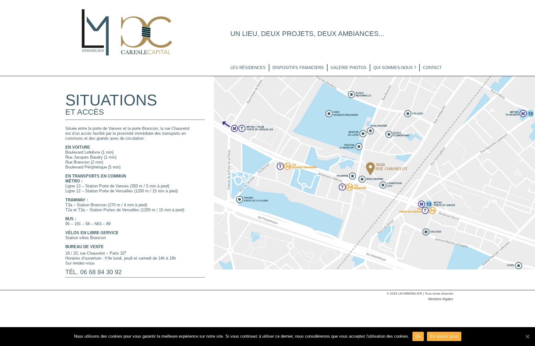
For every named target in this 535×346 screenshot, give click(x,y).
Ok (418, 336)
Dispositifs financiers (298, 67)
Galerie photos (349, 67)
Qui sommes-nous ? (394, 67)
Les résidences (248, 67)
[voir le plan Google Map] (374, 172)
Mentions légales (440, 299)
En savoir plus (444, 336)
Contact (432, 67)
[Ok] (527, 336)
